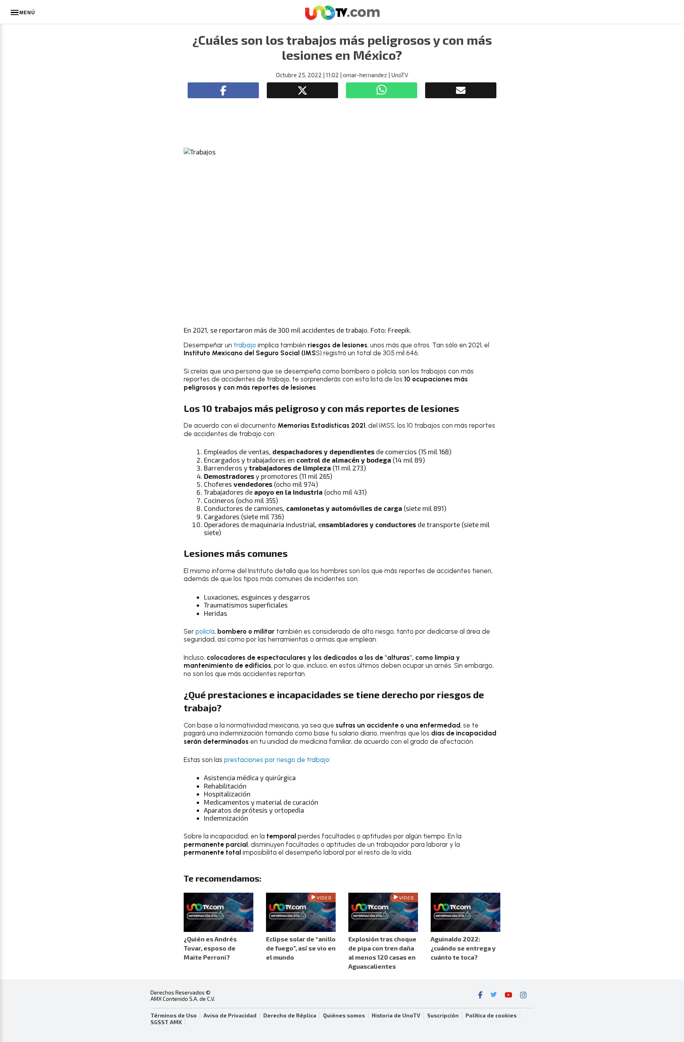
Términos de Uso (173, 1015)
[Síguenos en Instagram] (523, 995)
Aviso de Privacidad (229, 1015)
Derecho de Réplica (289, 1015)
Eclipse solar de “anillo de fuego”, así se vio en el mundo (301, 948)
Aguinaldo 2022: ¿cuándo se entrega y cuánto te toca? (463, 948)
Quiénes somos (344, 1015)
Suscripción (443, 1015)
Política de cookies (491, 1015)
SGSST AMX (166, 1022)
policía (205, 631)
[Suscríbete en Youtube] (508, 995)
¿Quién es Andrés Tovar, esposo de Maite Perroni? (210, 948)
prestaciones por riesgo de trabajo (276, 760)
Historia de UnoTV (396, 1015)
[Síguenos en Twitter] (493, 995)
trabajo (245, 345)
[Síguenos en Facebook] (480, 995)
